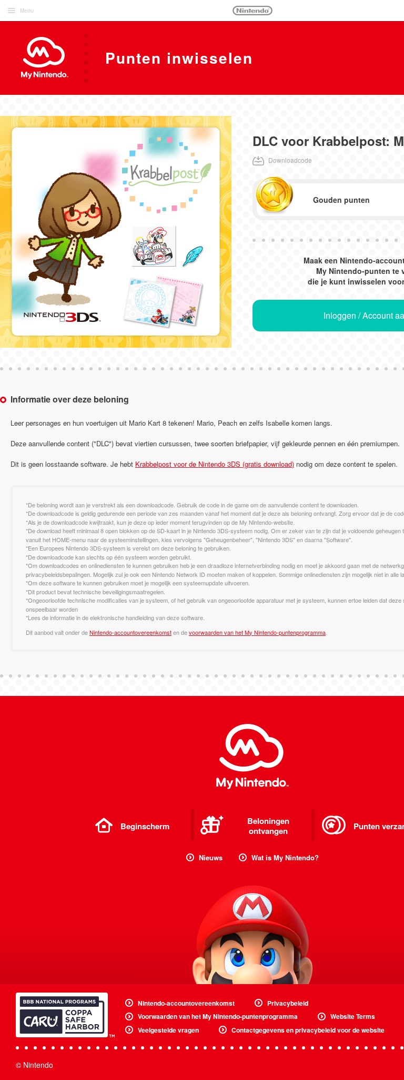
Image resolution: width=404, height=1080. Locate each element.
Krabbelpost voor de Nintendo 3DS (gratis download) (214, 464)
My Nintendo (252, 756)
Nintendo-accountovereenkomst (130, 632)
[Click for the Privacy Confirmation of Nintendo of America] (65, 1015)
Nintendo (252, 10)
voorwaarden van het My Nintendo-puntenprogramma (257, 632)
